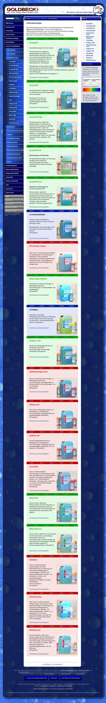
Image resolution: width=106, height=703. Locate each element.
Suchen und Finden (12, 181)
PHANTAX (12, 119)
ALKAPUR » (59, 664)
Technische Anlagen (12, 38)
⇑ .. (82, 21)
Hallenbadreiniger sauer (14, 98)
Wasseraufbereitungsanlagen (69, 670)
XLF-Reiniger (11, 54)
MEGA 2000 (12, 115)
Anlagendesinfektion (12, 173)
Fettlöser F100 (13, 92)
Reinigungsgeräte (11, 165)
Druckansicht (10, 204)
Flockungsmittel (12, 142)
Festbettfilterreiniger (13, 138)
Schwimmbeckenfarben (14, 158)
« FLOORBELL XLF (48, 664)
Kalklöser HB (13, 107)
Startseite (33, 18)
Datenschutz (10, 192)
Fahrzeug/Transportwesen (15, 130)
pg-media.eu (45, 686)
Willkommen (9, 23)
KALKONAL (12, 111)
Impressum (9, 189)
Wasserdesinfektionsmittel (15, 150)
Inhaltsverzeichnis (11, 207)
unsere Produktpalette (13, 46)
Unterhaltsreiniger (13, 58)
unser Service (10, 34)
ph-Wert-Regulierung (13, 154)
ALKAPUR (12, 61)
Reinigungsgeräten (84, 670)
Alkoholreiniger (13, 73)
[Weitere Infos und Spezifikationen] (29, 110)
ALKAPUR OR (13, 69)
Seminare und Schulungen (10, 28)
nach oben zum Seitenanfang (71, 678)
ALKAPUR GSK (14, 65)
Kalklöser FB (13, 103)
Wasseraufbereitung (12, 169)
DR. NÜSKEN (10, 42)
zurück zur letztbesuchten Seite (37, 678)
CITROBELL (12, 88)
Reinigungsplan (49, 673)
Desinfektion (11, 127)
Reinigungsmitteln (24, 672)
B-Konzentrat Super (15, 77)
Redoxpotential (65, 673)
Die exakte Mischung (87, 64)
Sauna (9, 161)
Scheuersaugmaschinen (37, 189)
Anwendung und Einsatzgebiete (39, 77)
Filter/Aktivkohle (12, 146)
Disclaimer (69, 686)
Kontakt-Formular (11, 211)
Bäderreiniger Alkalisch (13, 82)
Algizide (9, 134)
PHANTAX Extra (14, 123)
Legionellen (9, 177)
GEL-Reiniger (11, 50)
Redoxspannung (80, 673)
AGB (7, 185)
